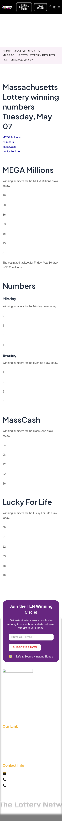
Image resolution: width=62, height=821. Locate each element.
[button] (59, 7)
